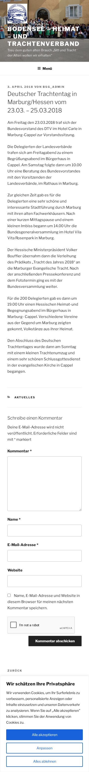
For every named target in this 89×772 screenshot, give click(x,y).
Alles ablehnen (44, 761)
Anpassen (44, 748)
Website (14, 570)
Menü (47, 68)
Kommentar (19, 451)
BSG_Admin (54, 87)
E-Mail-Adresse (22, 545)
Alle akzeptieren (44, 735)
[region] (44, 724)
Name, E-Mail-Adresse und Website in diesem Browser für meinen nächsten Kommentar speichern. (43, 601)
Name (14, 519)
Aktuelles (25, 397)
